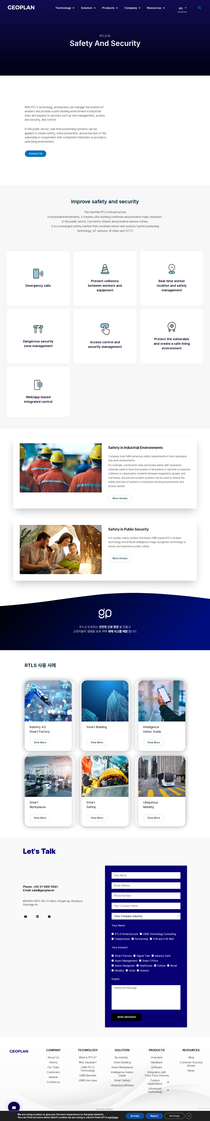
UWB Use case (88, 1080)
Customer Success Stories (191, 1064)
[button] (14, 1107)
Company (131, 8)
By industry (121, 1057)
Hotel (132, 970)
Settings (174, 1116)
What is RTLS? (88, 1057)
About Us (53, 1057)
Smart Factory (123, 955)
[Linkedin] (37, 916)
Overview (156, 1057)
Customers (53, 1072)
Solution (86, 8)
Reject (154, 1116)
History (53, 1062)
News (191, 1070)
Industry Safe (162, 955)
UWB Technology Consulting (159, 934)
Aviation (144, 970)
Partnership (141, 939)
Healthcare (146, 965)
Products (108, 8)
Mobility (119, 970)
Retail (173, 965)
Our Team (53, 1067)
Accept (135, 1116)
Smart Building (122, 1062)
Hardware (157, 1062)
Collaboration (122, 939)
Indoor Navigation (125, 965)
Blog (191, 1057)
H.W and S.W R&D (163, 939)
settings (113, 1117)
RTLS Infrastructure (126, 934)
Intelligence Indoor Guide (122, 1074)
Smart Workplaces (122, 1067)
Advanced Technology (155, 1090)
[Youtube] (25, 916)
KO (181, 8)
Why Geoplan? (88, 1062)
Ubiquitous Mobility (122, 1085)
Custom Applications (154, 1082)
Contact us (53, 1082)
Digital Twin (143, 955)
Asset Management (126, 960)
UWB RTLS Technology (87, 1069)
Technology (63, 8)
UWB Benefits (87, 1075)
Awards (53, 1077)
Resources (154, 8)
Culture (161, 965)
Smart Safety (122, 1080)
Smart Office (150, 960)
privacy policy (104, 1109)
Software (156, 1067)
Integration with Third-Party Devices (156, 1074)
